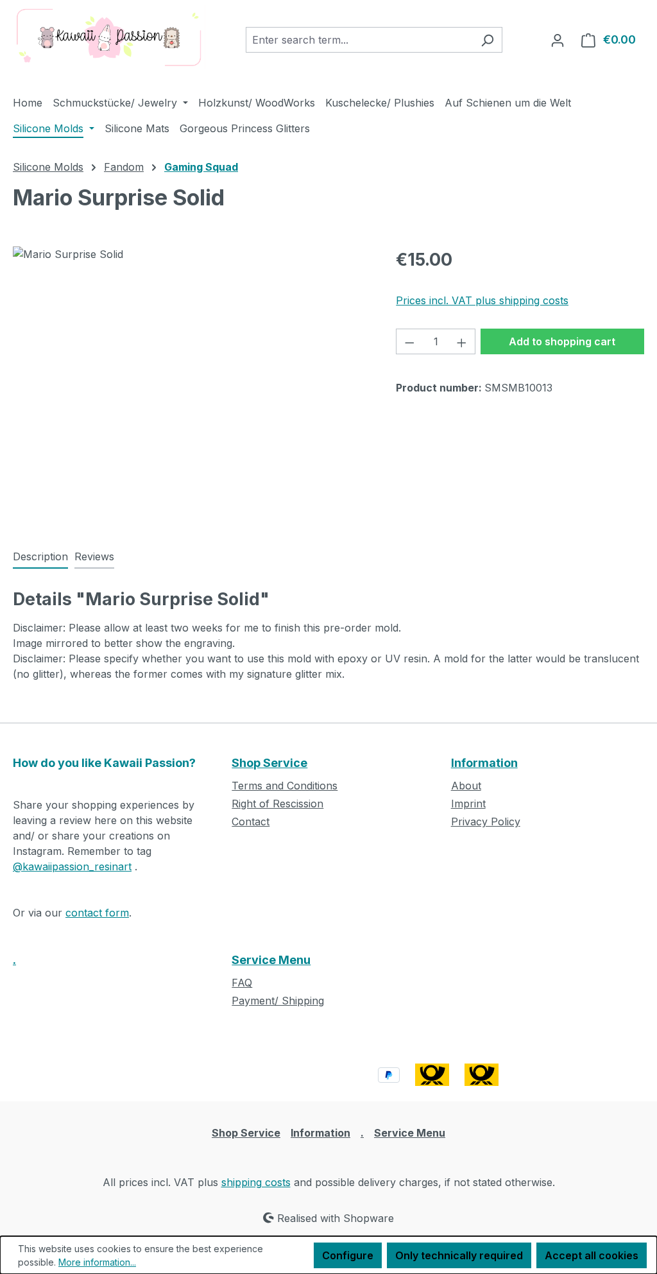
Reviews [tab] (94, 556)
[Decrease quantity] (409, 341)
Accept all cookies (591, 1255)
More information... (97, 1262)
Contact (250, 821)
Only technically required (459, 1255)
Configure (347, 1255)
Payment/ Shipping (278, 1000)
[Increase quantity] (461, 341)
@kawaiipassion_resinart (72, 866)
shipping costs (256, 1182)
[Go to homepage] (109, 37)
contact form (97, 912)
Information (484, 763)
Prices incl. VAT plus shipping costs (482, 300)
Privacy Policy (485, 821)
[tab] (40, 557)
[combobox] (359, 40)
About (466, 785)
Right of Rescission (277, 803)
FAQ (242, 982)
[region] (191, 384)
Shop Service (269, 763)
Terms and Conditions (284, 785)
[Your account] (557, 40)
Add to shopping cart (562, 341)
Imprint (468, 803)
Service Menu (271, 960)
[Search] (487, 40)
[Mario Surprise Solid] (191, 384)
